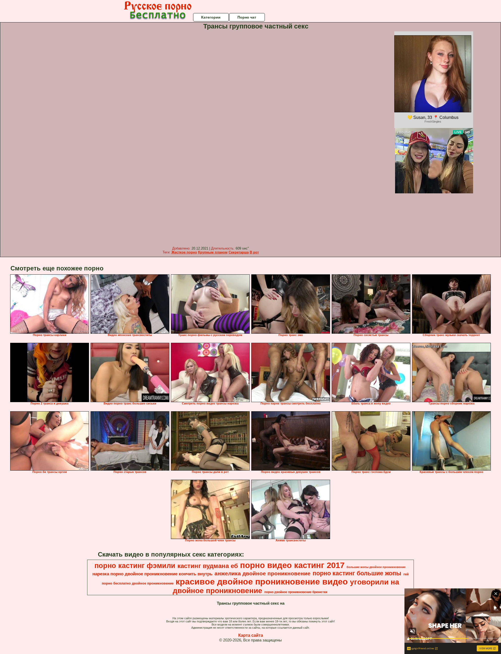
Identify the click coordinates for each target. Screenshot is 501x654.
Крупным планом (213, 252)
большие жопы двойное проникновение (376, 567)
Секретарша (239, 252)
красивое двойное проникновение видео (262, 581)
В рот (254, 252)
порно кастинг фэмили (134, 566)
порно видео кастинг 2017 (292, 565)
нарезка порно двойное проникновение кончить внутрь (152, 573)
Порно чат (246, 17)
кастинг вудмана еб (207, 565)
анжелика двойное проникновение (262, 573)
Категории (210, 17)
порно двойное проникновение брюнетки (295, 592)
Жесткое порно (184, 252)
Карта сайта (250, 635)
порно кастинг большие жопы (357, 573)
